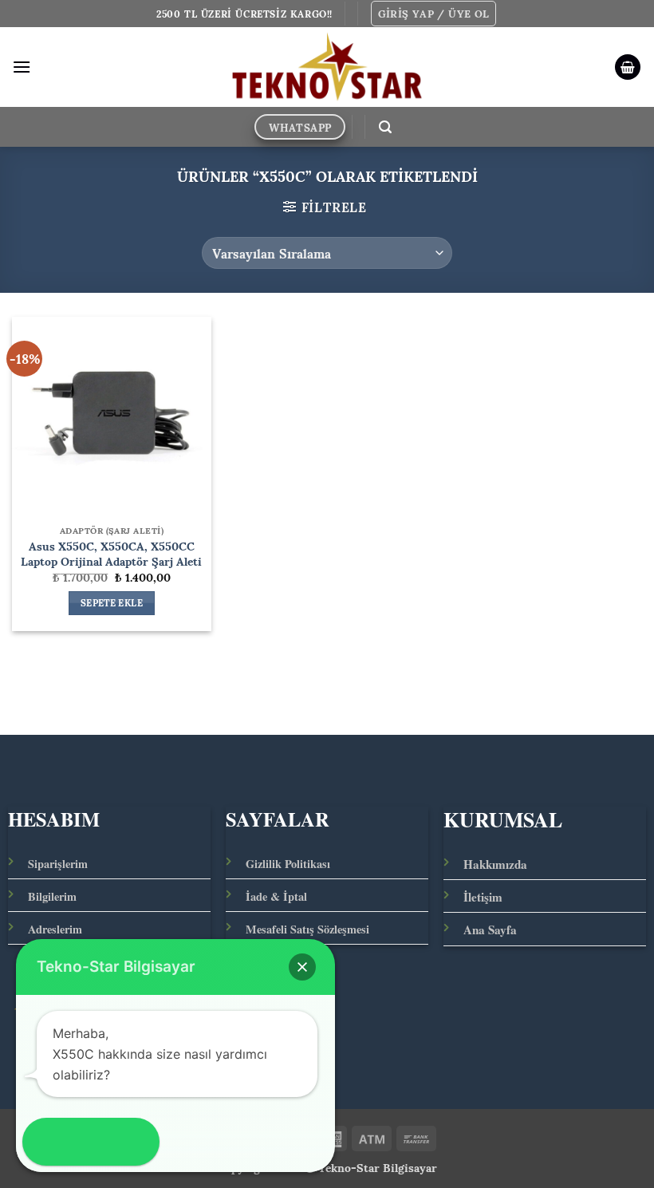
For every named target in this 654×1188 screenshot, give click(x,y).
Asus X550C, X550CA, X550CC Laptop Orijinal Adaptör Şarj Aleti (111, 552)
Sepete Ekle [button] (112, 603)
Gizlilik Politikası (288, 863)
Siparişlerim (58, 863)
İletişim (482, 897)
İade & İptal (276, 896)
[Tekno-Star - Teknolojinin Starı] (327, 67)
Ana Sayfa (490, 929)
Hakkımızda (495, 864)
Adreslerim (55, 929)
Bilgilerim (52, 896)
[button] (434, 13)
